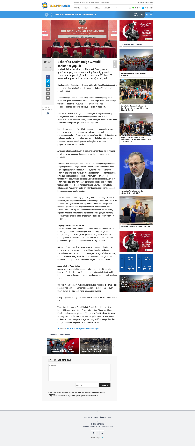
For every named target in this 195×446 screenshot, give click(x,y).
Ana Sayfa (77, 2)
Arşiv (97, 2)
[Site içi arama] (151, 14)
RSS (109, 417)
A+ (115, 62)
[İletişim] (147, 14)
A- (115, 66)
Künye (96, 417)
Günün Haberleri (88, 2)
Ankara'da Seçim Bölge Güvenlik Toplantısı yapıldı (83, 329)
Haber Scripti (95, 438)
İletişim (103, 417)
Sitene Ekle (105, 2)
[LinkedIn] (48, 85)
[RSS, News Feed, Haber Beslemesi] (97, 432)
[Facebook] (48, 77)
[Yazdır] (48, 93)
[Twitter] (48, 81)
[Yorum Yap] (48, 98)
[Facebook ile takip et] (93, 432)
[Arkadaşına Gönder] (48, 89)
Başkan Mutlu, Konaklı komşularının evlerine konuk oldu (75, 15)
